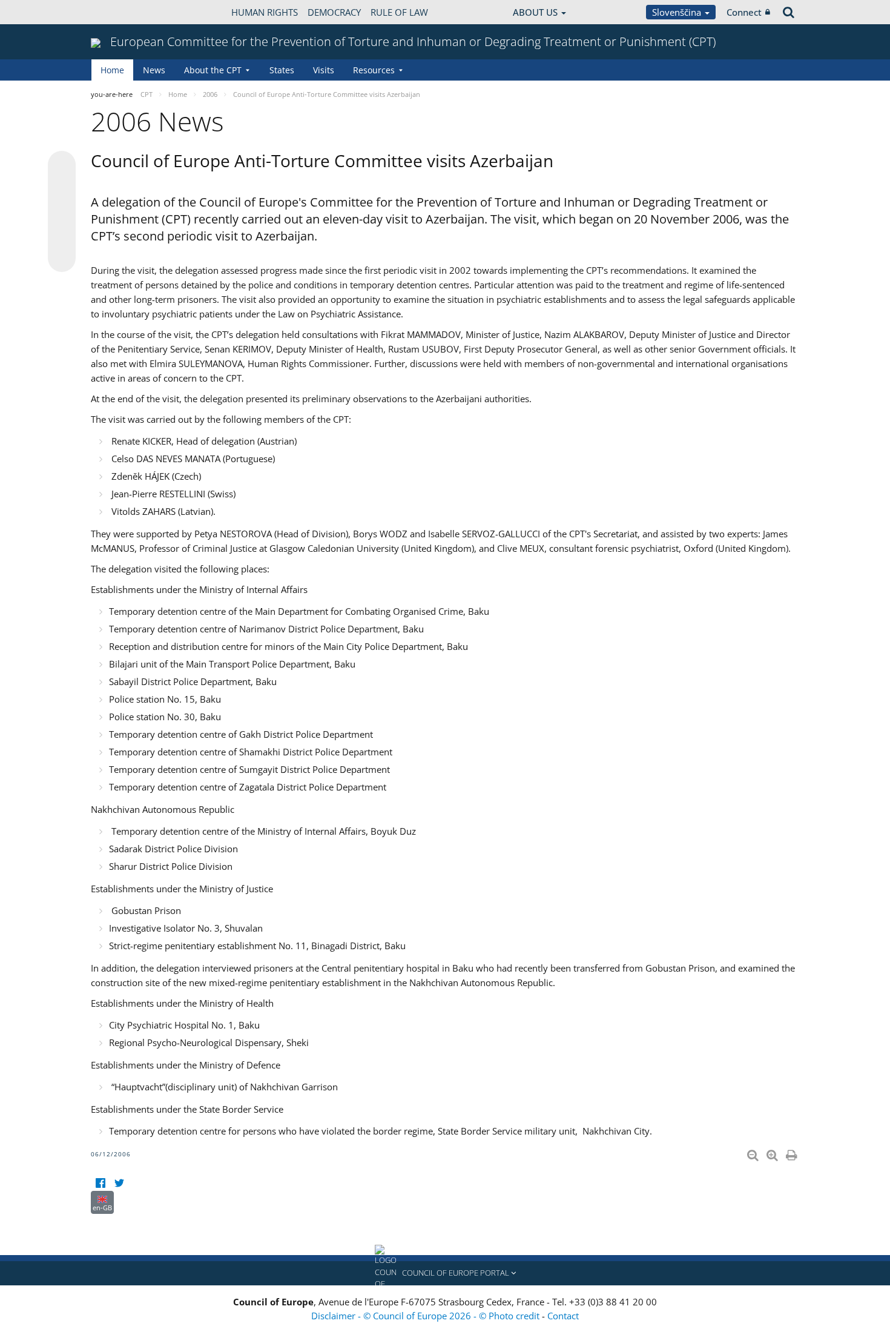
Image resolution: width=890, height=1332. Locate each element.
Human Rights (264, 12)
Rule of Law (399, 12)
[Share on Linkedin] (62, 235)
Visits (323, 70)
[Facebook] (100, 1183)
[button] (445, 1273)
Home (112, 70)
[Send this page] (62, 258)
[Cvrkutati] (119, 1183)
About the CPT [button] (213, 70)
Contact (563, 1316)
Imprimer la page (792, 1152)
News (154, 70)
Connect (744, 12)
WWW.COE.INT (121, 12)
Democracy (334, 12)
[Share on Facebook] (62, 212)
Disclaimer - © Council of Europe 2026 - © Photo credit (426, 1316)
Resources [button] (374, 70)
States (281, 70)
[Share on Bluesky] (62, 166)
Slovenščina (678, 12)
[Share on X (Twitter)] (62, 189)
